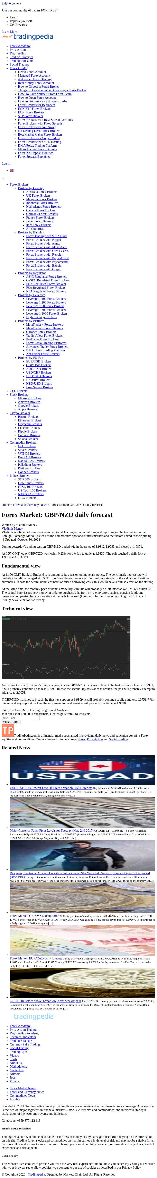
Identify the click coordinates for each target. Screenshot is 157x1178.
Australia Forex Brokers (41, 192)
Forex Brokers (19, 184)
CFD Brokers (18, 391)
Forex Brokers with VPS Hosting (39, 142)
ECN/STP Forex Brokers (34, 108)
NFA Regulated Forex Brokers (46, 291)
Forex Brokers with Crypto (43, 269)
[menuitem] (11, 170)
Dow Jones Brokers (31, 483)
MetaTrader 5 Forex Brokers (44, 328)
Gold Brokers (27, 446)
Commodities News (22, 1095)
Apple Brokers (27, 409)
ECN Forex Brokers (31, 112)
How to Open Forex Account (37, 97)
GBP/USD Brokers (38, 365)
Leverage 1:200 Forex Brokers (46, 302)
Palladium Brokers (30, 464)
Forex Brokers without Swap (36, 127)
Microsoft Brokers (29, 398)
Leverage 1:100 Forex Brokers (46, 298)
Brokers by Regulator (32, 273)
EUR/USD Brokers (39, 361)
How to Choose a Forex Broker (38, 86)
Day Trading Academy (24, 1033)
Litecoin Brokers (29, 427)
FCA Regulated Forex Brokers (46, 284)
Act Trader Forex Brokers (42, 354)
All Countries (35, 228)
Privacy (15, 1081)
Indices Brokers (20, 475)
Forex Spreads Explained (34, 156)
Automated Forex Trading (35, 79)
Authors (15, 1074)
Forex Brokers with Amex (43, 243)
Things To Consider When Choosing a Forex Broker (52, 90)
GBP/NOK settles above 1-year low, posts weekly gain (45, 1001)
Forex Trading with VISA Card (46, 236)
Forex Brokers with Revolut (44, 254)
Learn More (9, 31)
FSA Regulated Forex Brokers (45, 287)
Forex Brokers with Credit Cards (47, 251)
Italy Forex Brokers (38, 225)
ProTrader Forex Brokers (42, 339)
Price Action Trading (23, 1029)
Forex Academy (20, 46)
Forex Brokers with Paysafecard (47, 262)
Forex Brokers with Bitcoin (44, 265)
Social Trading (19, 64)
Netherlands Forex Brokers (43, 206)
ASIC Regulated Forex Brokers (46, 276)
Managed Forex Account (34, 75)
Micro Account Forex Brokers (37, 149)
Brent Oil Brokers (29, 457)
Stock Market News (23, 1088)
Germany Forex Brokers (42, 214)
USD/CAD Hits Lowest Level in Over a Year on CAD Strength (51, 788)
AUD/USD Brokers (39, 368)
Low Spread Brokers (39, 387)
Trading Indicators (21, 60)
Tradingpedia (36, 1174)
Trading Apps (18, 1051)
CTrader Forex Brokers (41, 332)
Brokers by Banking (31, 232)
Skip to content (11, 3)
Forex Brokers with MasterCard (46, 247)
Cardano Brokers (29, 435)
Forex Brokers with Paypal (43, 239)
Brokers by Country (31, 188)
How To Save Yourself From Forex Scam (45, 94)
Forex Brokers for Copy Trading (39, 138)
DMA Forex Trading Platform (37, 145)
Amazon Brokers (29, 402)
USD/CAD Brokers (39, 376)
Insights (15, 1099)
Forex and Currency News (30, 504)
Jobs (13, 1077)
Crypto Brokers (20, 413)
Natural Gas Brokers (31, 461)
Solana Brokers (28, 439)
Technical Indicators (23, 1037)
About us (16, 1063)
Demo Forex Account (32, 72)
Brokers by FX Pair (30, 357)
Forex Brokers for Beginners (36, 105)
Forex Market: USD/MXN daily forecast (36, 915)
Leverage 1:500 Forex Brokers (46, 309)
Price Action (18, 49)
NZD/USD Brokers (39, 383)
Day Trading (18, 53)
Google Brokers (28, 405)
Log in (6, 163)
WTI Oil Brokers (29, 453)
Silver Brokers (27, 450)
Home (6, 504)
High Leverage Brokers (41, 317)
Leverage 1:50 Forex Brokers (45, 306)
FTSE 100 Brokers (30, 486)
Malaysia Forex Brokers (41, 199)
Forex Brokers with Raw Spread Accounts (45, 119)
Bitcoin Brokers (28, 416)
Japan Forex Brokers (39, 221)
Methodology (18, 1066)
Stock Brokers (19, 394)
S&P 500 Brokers (29, 479)
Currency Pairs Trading (25, 1044)
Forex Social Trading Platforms (46, 343)
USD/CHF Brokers (38, 372)
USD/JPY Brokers (38, 380)
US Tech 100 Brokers (32, 490)
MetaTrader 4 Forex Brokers (44, 324)
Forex (81, 739)
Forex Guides (18, 68)
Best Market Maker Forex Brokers (40, 134)
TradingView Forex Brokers (44, 335)
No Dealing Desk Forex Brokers (39, 131)
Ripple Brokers (28, 431)
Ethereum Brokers (29, 420)
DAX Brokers (27, 498)
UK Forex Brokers (38, 195)
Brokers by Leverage (31, 295)
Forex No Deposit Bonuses (35, 153)
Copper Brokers (28, 472)
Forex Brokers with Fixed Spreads (40, 123)
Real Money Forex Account (36, 83)
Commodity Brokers (23, 442)
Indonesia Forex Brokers (42, 203)
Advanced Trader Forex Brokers (47, 346)
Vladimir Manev (12, 528)
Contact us (17, 1070)
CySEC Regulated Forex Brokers (48, 280)
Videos (14, 1055)
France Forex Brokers (40, 217)
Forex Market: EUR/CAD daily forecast (36, 958)
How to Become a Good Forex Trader (42, 101)
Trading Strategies (21, 57)
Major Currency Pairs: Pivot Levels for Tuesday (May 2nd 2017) (51, 830)
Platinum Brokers (29, 468)
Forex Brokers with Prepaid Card (47, 258)
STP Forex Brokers (30, 116)
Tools (13, 1059)
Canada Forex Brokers (40, 210)
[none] (82, 170)
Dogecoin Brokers (30, 424)
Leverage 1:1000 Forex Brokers (46, 313)
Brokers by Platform (31, 321)
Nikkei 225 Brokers (31, 494)
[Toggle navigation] (3, 178)
